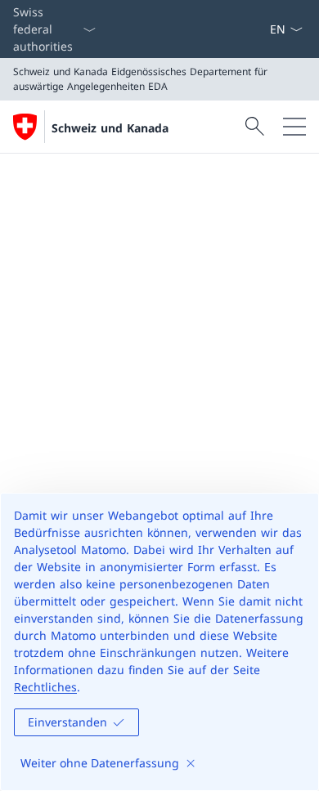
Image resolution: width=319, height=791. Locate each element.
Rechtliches (45, 687)
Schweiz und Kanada (110, 128)
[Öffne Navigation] (294, 126)
